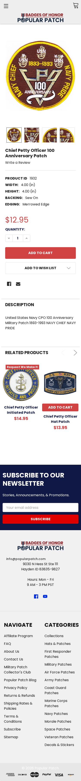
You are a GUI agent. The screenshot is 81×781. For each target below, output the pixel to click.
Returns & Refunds (19, 695)
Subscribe (12, 729)
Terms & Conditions (13, 719)
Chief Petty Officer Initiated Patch (21, 410)
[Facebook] (9, 284)
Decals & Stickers (59, 744)
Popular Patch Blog (20, 680)
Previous (64, 352)
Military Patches (58, 664)
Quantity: (15, 229)
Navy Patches (56, 713)
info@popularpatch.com (26, 559)
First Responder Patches (57, 654)
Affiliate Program (18, 635)
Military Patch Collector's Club (17, 670)
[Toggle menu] (6, 6)
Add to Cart (60, 407)
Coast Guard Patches (55, 690)
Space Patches (57, 729)
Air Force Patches (59, 672)
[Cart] (75, 5)
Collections (54, 635)
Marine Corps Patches (55, 703)
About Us (11, 651)
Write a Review (17, 162)
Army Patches (56, 680)
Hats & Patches (57, 643)
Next (74, 352)
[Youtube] (45, 596)
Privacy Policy (15, 687)
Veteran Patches (58, 737)
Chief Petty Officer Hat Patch (60, 419)
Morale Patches (57, 721)
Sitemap (11, 737)
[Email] (18, 284)
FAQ (7, 643)
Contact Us (13, 659)
